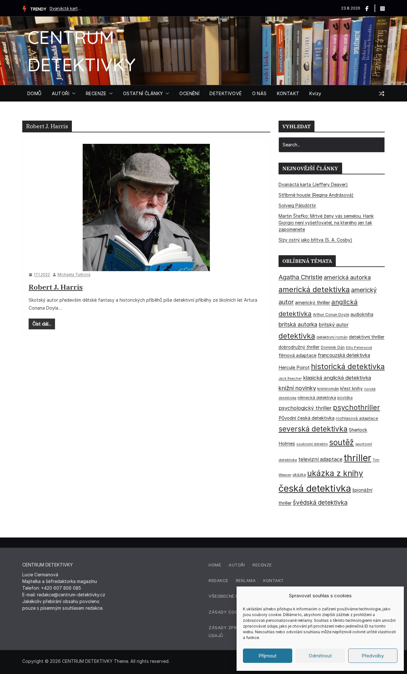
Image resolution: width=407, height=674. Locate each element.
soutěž (341, 442)
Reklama (246, 580)
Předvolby (373, 656)
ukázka (299, 474)
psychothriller (356, 407)
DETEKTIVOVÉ (226, 93)
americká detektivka (314, 289)
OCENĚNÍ (189, 93)
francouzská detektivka (344, 355)
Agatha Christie (300, 277)
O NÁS (259, 93)
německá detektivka (317, 397)
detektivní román (332, 337)
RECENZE (96, 93)
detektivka (297, 336)
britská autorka (298, 324)
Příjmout (268, 656)
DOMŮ (34, 93)
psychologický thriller (305, 408)
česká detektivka (315, 488)
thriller (357, 457)
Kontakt (273, 580)
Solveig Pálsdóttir (297, 205)
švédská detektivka (320, 502)
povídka (345, 397)
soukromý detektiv (312, 444)
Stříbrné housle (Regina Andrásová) (316, 195)
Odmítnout (320, 656)
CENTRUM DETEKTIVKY (87, 661)
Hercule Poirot (294, 367)
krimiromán (328, 388)
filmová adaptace (297, 355)
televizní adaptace (320, 459)
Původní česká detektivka (307, 418)
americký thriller (312, 302)
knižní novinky (297, 387)
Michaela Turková (74, 274)
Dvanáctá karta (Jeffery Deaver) (65, 8)
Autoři (237, 564)
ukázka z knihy (335, 473)
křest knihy (351, 388)
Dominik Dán (333, 347)
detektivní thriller (366, 337)
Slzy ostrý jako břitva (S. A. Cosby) (315, 239)
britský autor (333, 325)
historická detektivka (348, 366)
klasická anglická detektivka (337, 378)
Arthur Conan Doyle (331, 314)
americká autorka (347, 277)
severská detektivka (313, 429)
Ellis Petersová (359, 347)
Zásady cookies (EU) (233, 611)
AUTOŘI (60, 93)
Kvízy (315, 93)
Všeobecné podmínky (233, 596)
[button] (72, 93)
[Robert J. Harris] (146, 207)
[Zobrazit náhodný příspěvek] (381, 93)
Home (215, 564)
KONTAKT (288, 93)
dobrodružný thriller (299, 347)
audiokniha (361, 314)
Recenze (262, 564)
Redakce (218, 580)
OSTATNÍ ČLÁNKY (143, 93)
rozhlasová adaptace (357, 418)
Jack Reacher (290, 378)
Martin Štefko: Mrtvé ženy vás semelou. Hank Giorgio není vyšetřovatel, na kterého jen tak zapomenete (326, 222)
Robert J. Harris (56, 286)
